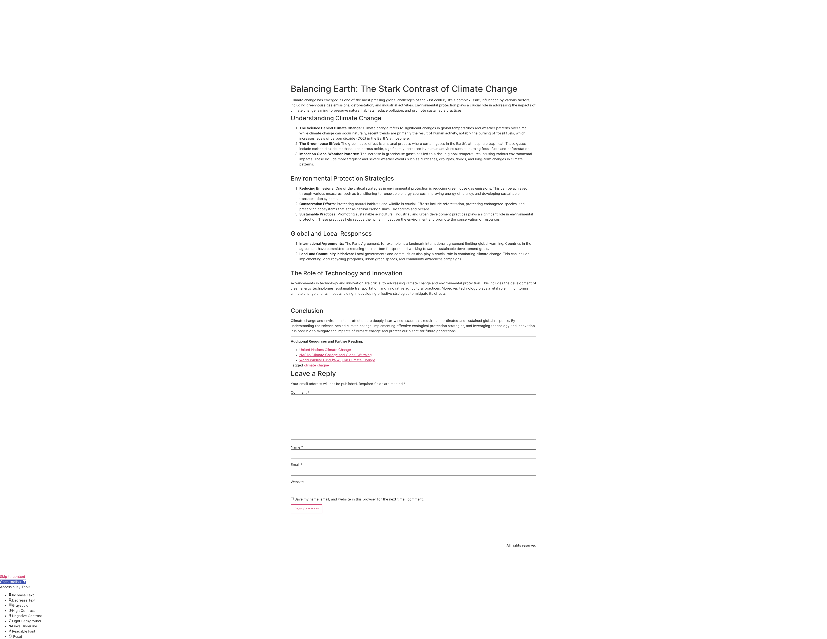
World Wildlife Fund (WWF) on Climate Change (337, 360)
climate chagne (316, 365)
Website (297, 481)
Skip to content (12, 576)
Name (297, 447)
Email (296, 464)
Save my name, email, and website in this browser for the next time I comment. (359, 499)
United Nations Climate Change (325, 350)
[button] (13, 582)
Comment (300, 392)
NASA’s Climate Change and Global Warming (335, 355)
